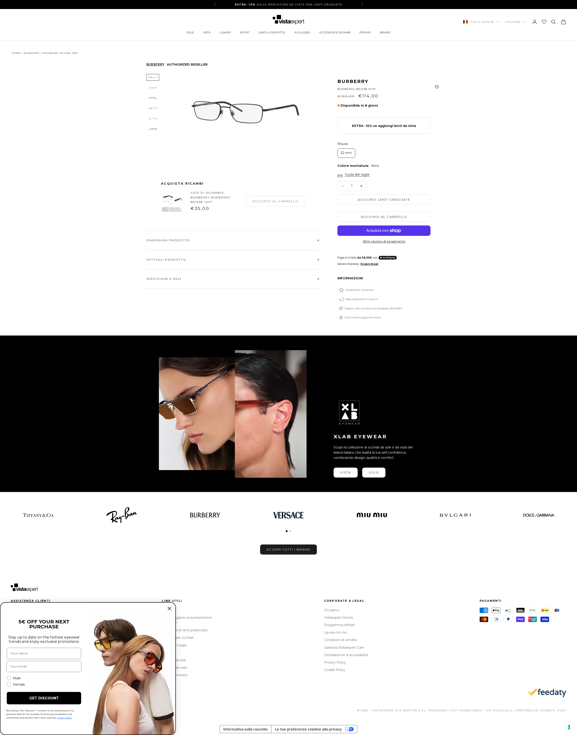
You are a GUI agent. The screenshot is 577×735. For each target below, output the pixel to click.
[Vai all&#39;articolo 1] (153, 77)
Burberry (32, 53)
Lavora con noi (335, 632)
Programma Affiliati (339, 625)
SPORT (245, 32)
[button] (287, 531)
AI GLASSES (302, 32)
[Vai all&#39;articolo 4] (153, 108)
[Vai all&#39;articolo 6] (153, 129)
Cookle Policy (334, 670)
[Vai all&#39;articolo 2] (153, 87)
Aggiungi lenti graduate (384, 199)
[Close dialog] (169, 608)
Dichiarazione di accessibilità (346, 655)
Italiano (513, 21)
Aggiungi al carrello (384, 216)
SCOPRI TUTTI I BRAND (288, 549)
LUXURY (225, 32)
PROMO (365, 32)
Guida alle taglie (357, 174)
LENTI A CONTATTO (272, 32)
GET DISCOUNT (44, 698)
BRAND (385, 32)
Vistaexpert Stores (338, 618)
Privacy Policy (335, 662)
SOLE (190, 32)
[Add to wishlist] (436, 87)
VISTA (207, 32)
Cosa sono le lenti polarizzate (185, 630)
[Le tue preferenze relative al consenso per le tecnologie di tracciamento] (569, 727)
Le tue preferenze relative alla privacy (308, 729)
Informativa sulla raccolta (245, 729)
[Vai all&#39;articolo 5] (153, 118)
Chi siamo (331, 610)
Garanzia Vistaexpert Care (344, 647)
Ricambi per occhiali (177, 638)
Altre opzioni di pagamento (384, 241)
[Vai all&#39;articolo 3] (153, 98)
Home (16, 53)
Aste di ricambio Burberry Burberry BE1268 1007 (211, 197)
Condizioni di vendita (340, 640)
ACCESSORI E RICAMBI (334, 32)
